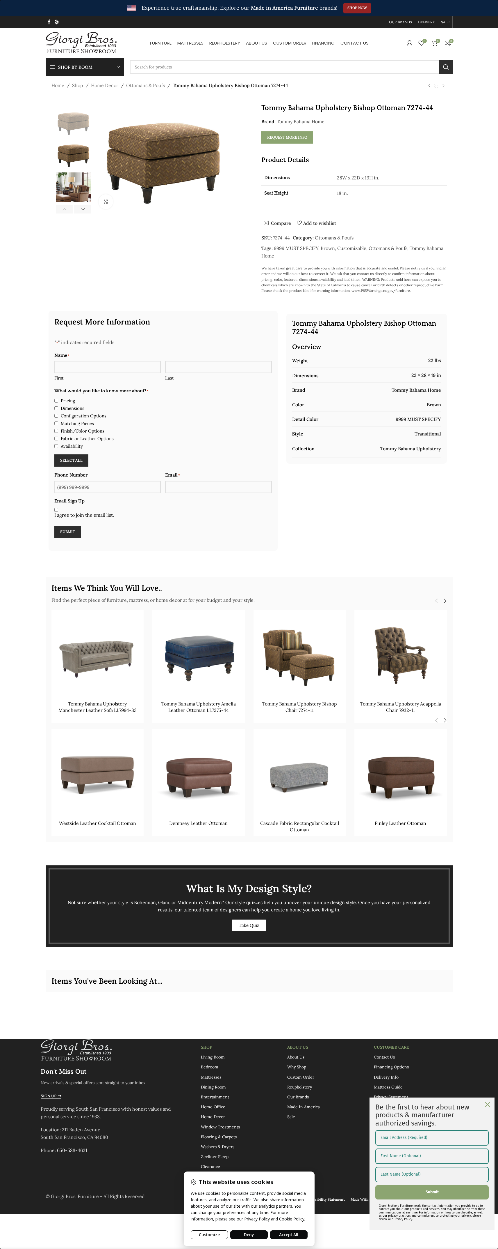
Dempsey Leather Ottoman (198, 823)
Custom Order (300, 1077)
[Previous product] (429, 85)
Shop (77, 85)
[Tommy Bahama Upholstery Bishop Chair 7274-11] (300, 656)
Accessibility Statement (325, 1199)
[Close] (488, 1105)
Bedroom (209, 1067)
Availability (72, 446)
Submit (67, 531)
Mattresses (211, 1077)
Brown (328, 248)
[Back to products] (436, 85)
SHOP (206, 1047)
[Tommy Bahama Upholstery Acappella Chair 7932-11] (400, 656)
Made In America (303, 1106)
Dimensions (72, 408)
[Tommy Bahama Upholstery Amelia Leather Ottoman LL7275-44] (198, 656)
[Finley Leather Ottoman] (400, 775)
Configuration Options (83, 416)
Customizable (351, 248)
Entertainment (215, 1097)
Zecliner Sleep (215, 1156)
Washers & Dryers (217, 1146)
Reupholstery (299, 1087)
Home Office (213, 1106)
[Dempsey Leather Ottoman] (198, 775)
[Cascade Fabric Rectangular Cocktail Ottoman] (300, 775)
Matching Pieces (77, 423)
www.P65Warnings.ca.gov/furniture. (381, 290)
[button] (64, 209)
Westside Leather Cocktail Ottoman (97, 823)
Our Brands (298, 1097)
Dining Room (213, 1087)
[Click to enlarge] (106, 201)
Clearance (210, 1166)
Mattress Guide (388, 1087)
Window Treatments (220, 1127)
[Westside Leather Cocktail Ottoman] (98, 775)
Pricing (68, 400)
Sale (291, 1117)
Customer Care (391, 1047)
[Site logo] (81, 42)
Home (57, 85)
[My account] (409, 43)
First (59, 378)
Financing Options (391, 1067)
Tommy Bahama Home (300, 121)
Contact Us (384, 1057)
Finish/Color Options (82, 431)
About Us (297, 1047)
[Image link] (76, 1050)
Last (169, 378)
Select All (71, 460)
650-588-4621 (72, 1150)
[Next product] (443, 85)
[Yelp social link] (57, 21)
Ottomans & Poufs (145, 85)
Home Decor (104, 85)
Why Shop (296, 1067)
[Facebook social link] (49, 21)
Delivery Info (386, 1077)
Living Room (213, 1057)
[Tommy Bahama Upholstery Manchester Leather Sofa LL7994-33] (98, 656)
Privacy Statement (391, 1097)
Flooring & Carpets (219, 1136)
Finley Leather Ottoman (400, 823)
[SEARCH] (446, 67)
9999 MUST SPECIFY (296, 248)
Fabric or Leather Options (87, 438)
